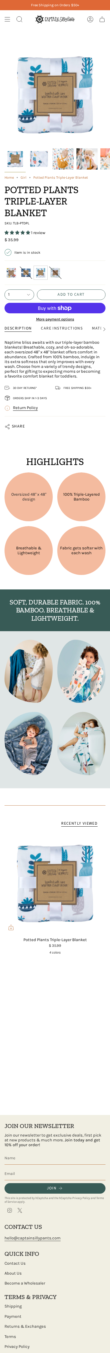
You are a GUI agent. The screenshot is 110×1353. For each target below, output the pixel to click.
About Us (13, 1273)
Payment (13, 1316)
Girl (24, 177)
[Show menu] (7, 19)
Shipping (13, 1306)
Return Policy (25, 407)
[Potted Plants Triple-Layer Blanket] (55, 883)
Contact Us (15, 1263)
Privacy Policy (81, 1198)
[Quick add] (11, 927)
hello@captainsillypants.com (33, 1238)
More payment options (55, 319)
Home (9, 177)
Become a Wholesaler (25, 1283)
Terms (10, 1336)
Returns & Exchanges (25, 1326)
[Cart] (102, 19)
